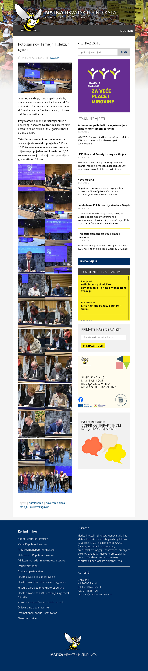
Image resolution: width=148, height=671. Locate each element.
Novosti (54, 58)
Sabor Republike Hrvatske (33, 538)
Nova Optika (86, 179)
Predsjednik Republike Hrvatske (36, 549)
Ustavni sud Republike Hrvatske (36, 555)
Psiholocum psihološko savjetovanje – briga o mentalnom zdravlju (102, 127)
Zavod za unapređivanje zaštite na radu (41, 602)
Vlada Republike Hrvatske (32, 544)
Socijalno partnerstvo (30, 571)
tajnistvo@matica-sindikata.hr (95, 594)
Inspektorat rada (28, 566)
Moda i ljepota (88, 302)
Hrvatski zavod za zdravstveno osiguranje (42, 582)
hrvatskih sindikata (80, 14)
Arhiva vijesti (88, 261)
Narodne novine (27, 618)
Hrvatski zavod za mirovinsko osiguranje (41, 587)
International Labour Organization (37, 613)
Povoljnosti (86, 281)
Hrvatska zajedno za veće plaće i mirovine (99, 235)
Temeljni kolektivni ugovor (33, 506)
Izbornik (126, 31)
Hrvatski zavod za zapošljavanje (36, 576)
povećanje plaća (55, 503)
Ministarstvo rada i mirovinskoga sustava (41, 560)
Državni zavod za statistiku (33, 607)
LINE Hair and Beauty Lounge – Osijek (102, 154)
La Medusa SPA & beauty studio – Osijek (104, 205)
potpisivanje (36, 503)
